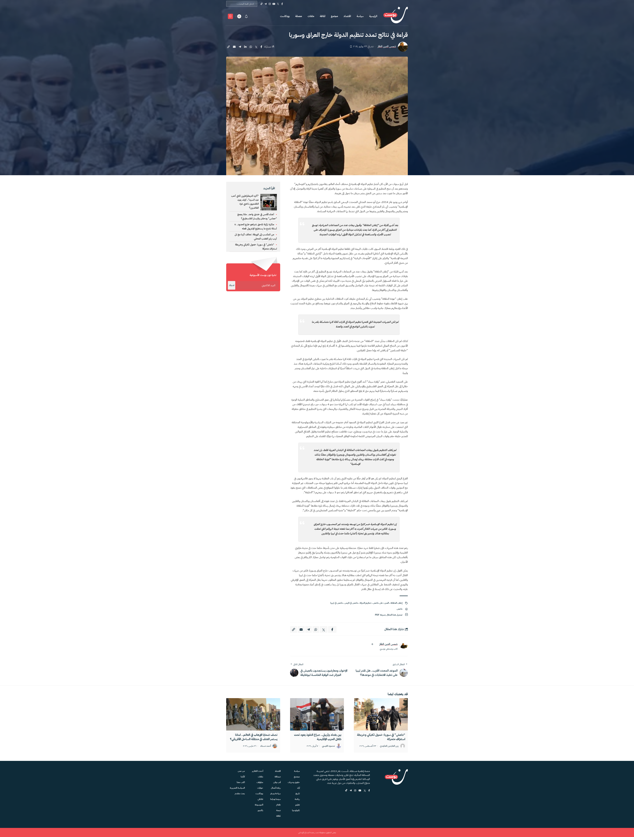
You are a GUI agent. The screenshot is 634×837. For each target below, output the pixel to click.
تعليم (297, 804)
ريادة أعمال (276, 787)
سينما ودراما (275, 799)
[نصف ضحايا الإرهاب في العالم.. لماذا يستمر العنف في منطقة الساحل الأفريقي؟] (253, 714)
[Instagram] (270, 3)
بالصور (260, 810)
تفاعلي (260, 799)
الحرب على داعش (381, 603)
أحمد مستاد (265, 746)
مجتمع (334, 16)
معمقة (298, 16)
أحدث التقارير (257, 771)
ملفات (311, 16)
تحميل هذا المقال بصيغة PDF (388, 615)
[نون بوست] (395, 16)
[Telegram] (266, 3)
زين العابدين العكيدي (389, 746)
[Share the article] (261, 47)
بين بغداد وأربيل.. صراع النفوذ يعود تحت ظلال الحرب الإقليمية (317, 736)
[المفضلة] (230, 16)
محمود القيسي (328, 746)
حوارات (260, 787)
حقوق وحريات (294, 782)
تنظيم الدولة (365, 603)
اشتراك (231, 285)
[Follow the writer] (372, 644)
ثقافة (322, 16)
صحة (278, 810)
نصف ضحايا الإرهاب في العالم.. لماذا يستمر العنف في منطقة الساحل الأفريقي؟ (253, 736)
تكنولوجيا (296, 810)
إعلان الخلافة (396, 603)
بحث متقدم (240, 793)
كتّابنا (243, 776)
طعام (278, 804)
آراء (298, 787)
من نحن (241, 771)
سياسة (360, 16)
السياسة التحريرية (237, 787)
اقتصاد (347, 16)
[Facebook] (282, 3)
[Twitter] (278, 3)
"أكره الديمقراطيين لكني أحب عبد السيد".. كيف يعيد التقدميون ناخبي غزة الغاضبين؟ (245, 202)
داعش (399, 609)
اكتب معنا (241, 782)
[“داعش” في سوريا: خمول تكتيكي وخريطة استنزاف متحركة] (381, 714)
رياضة (297, 799)
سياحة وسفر (275, 793)
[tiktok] (346, 790)
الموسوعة (259, 804)
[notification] (246, 16)
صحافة (278, 776)
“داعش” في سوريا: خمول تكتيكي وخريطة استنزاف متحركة (381, 736)
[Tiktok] (261, 3)
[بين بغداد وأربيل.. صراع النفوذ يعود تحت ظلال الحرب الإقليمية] (317, 714)
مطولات (260, 782)
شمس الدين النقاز (387, 46)
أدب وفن (277, 782)
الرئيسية (373, 16)
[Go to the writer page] (404, 645)
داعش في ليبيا (336, 603)
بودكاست (285, 16)
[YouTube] (274, 3)
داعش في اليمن (351, 603)
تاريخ (298, 793)
